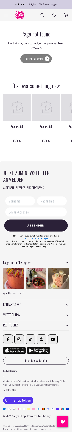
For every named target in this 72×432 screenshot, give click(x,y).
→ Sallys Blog (9, 390)
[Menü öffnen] (6, 15)
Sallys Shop (19, 416)
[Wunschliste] (54, 15)
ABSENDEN (36, 225)
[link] (36, 58)
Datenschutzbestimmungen (36, 238)
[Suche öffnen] (42, 15)
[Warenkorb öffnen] (66, 15)
